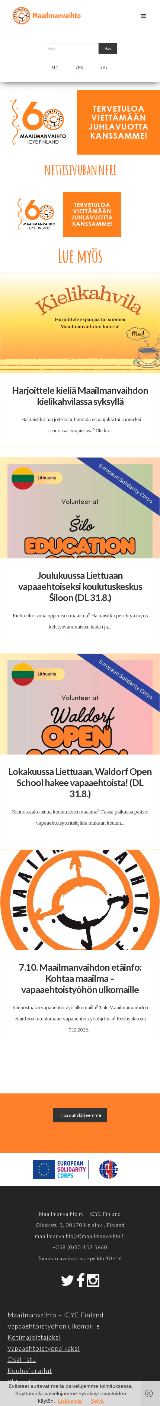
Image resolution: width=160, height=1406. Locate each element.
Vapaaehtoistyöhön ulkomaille (53, 1326)
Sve (104, 67)
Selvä (97, 1401)
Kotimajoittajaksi (34, 1337)
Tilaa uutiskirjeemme (80, 1115)
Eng (80, 67)
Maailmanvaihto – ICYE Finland (55, 1315)
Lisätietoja (70, 1401)
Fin (55, 67)
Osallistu (21, 1359)
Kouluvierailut (29, 1370)
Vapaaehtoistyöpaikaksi (43, 1348)
